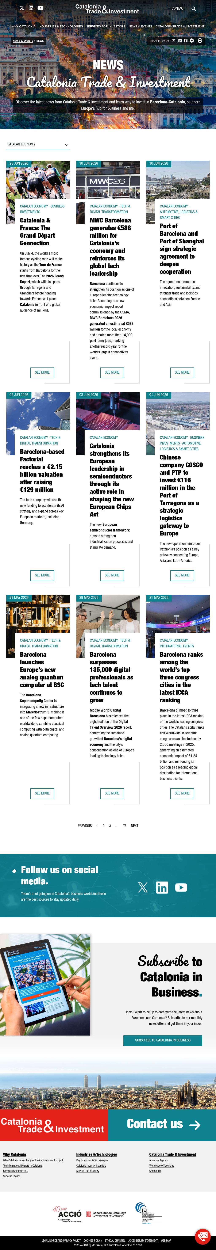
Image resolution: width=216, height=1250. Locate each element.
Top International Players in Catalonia (22, 1166)
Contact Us (155, 1171)
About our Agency (158, 1160)
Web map (166, 1240)
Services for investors (105, 26)
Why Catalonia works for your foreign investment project (33, 1160)
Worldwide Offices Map (161, 1166)
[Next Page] (134, 825)
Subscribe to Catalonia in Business (163, 1041)
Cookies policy (93, 1240)
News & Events (140, 26)
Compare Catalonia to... (15, 1171)
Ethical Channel (115, 1240)
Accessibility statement (143, 1240)
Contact (178, 9)
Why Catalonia (23, 26)
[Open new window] (203, 1237)
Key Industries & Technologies (92, 1160)
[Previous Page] (85, 825)
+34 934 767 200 (132, 1245)
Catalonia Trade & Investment (180, 26)
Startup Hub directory (87, 1171)
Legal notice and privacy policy (61, 1240)
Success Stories (11, 1176)
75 (126, 827)
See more (44, 374)
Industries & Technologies (61, 26)
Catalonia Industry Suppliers (91, 1166)
